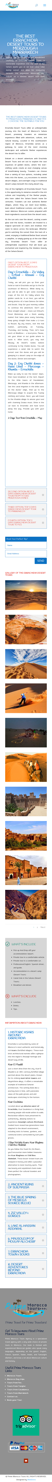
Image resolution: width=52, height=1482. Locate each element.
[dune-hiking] (26, 678)
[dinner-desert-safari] (26, 747)
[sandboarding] (26, 713)
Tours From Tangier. (16, 1386)
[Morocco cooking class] (26, 644)
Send (40, 561)
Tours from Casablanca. (18, 1389)
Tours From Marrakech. (18, 1393)
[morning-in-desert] (26, 610)
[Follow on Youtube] (26, 1461)
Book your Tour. (14, 1400)
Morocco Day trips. (16, 1379)
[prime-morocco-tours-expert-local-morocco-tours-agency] (26, 816)
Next (43, 927)
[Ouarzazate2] (26, 885)
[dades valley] (26, 919)
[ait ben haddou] (26, 850)
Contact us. (12, 1396)
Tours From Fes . (15, 1382)
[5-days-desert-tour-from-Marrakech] (26, 782)
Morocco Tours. (14, 1375)
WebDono (31, 1479)
